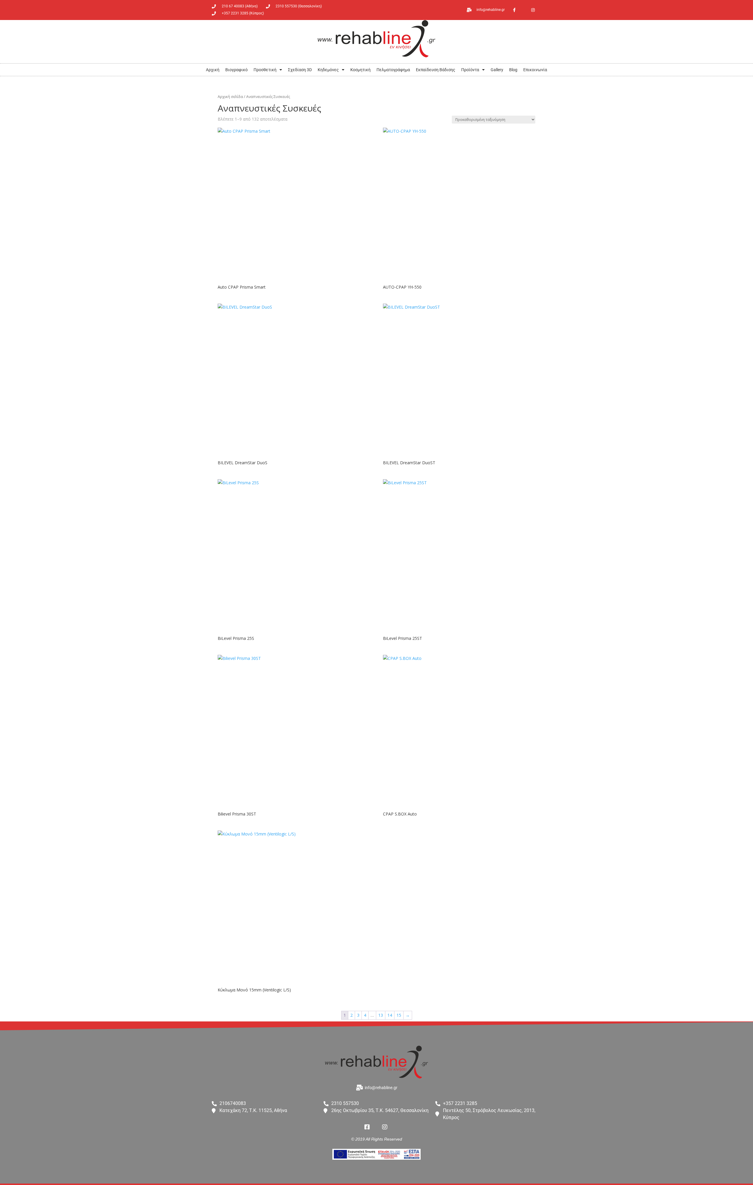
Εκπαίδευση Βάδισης (435, 69)
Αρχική (212, 69)
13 (380, 1015)
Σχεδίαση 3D (300, 69)
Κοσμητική (360, 69)
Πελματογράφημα (393, 69)
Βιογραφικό (236, 69)
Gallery (497, 69)
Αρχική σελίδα (230, 96)
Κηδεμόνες (328, 69)
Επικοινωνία (535, 69)
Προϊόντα (470, 69)
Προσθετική (265, 69)
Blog (513, 69)
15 (399, 1015)
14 (389, 1015)
